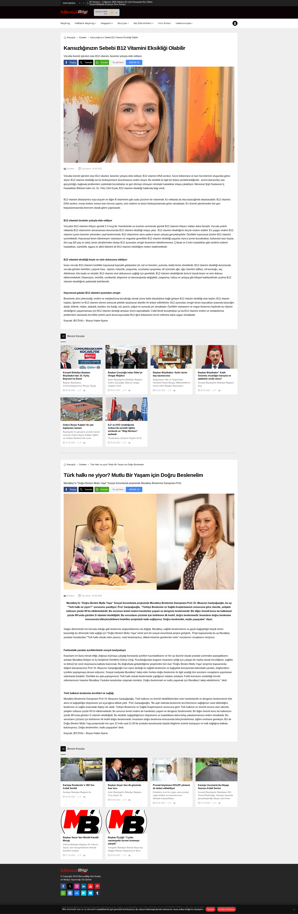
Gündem (83, 37)
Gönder (104, 62)
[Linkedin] (83, 886)
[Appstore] (76, 893)
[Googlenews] (70, 893)
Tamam (210, 909)
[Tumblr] (97, 893)
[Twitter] (70, 886)
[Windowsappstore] (90, 893)
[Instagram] (76, 886)
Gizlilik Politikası (226, 909)
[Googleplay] (83, 893)
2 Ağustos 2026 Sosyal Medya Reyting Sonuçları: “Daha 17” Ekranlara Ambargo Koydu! (121, 3)
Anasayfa (71, 37)
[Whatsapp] (63, 893)
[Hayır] (294, 909)
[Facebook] (63, 886)
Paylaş (73, 62)
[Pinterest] (97, 886)
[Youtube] (90, 886)
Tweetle (88, 62)
